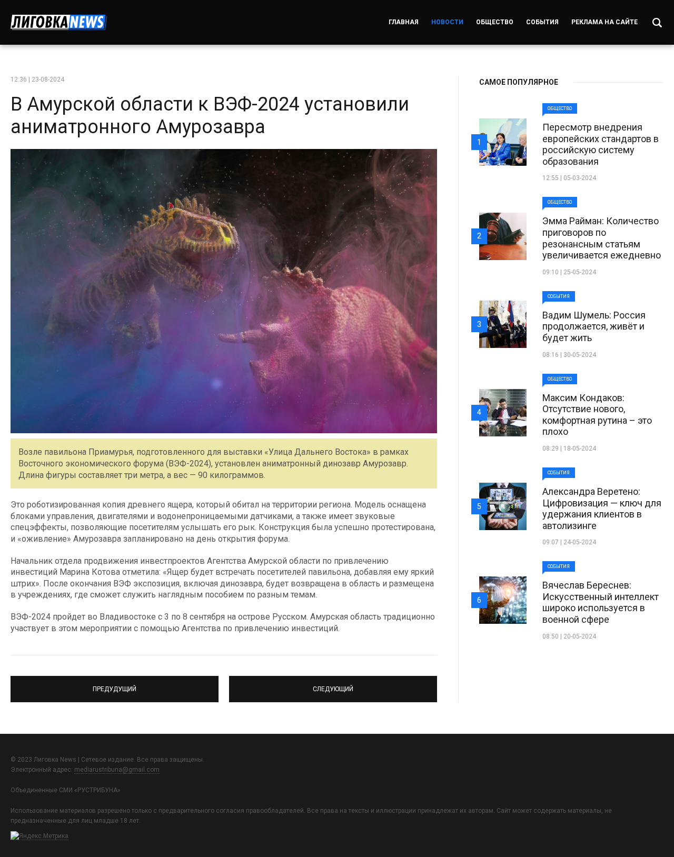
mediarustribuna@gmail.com (117, 769)
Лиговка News (59, 22)
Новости (447, 22)
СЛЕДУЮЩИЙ (333, 684)
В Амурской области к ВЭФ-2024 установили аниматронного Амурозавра (210, 115)
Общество (494, 22)
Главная (404, 22)
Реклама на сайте (604, 22)
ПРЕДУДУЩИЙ (114, 684)
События (542, 22)
